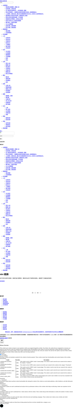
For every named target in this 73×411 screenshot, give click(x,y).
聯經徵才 (5, 327)
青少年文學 (8, 100)
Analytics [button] (2, 389)
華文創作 (8, 66)
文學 (4, 61)
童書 (4, 94)
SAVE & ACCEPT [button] (4, 403)
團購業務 (5, 313)
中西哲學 (8, 48)
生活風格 (8, 111)
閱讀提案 (5, 29)
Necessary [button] (2, 353)
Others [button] (1, 399)
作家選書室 (8, 32)
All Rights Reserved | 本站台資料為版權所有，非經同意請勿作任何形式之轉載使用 (43, 331)
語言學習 (8, 126)
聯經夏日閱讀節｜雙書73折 (12, 7)
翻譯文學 (8, 71)
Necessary (4, 354)
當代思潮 (8, 46)
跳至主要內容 (3, 1)
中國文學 (8, 70)
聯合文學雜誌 (9, 73)
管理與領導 (8, 87)
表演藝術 (8, 80)
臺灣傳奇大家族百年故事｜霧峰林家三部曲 (16, 15)
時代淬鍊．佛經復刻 (11, 27)
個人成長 (8, 109)
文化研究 (8, 51)
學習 (4, 121)
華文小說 (8, 63)
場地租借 (5, 317)
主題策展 (5, 5)
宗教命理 (8, 112)
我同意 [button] (10, 338)
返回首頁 (2, 281)
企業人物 (8, 85)
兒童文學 (8, 99)
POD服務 (5, 318)
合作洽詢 (5, 326)
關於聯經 (5, 299)
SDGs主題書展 (9, 24)
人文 (4, 36)
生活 (4, 106)
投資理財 (8, 92)
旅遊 (7, 114)
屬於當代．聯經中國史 (11, 22)
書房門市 (5, 316)
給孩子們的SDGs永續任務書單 (13, 20)
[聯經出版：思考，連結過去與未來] (7, 134)
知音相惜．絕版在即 (11, 8)
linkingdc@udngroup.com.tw (36, 289)
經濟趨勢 (8, 90)
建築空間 (8, 78)
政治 (7, 59)
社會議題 (8, 53)
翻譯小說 (8, 65)
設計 (7, 82)
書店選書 (8, 30)
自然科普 (8, 123)
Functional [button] (2, 378)
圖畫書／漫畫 (9, 95)
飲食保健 (8, 119)
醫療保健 (8, 117)
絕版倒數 (5, 128)
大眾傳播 (8, 56)
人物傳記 (8, 44)
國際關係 (8, 54)
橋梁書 (7, 97)
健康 (4, 116)
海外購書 (5, 314)
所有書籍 (5, 34)
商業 (4, 83)
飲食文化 (8, 42)
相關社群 (5, 329)
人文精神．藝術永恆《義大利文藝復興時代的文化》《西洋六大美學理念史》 (25, 13)
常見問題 (5, 324)
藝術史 (7, 77)
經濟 (7, 58)
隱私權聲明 (5, 301)
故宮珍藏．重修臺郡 (11, 25)
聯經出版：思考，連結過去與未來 (13, 331)
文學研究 (8, 68)
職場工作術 (8, 88)
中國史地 (8, 41)
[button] (1, 405)
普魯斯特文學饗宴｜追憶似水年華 (14, 19)
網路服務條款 (6, 303)
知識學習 (8, 102)
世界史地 (8, 39)
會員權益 (5, 311)
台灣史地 (8, 37)
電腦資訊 (8, 124)
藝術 (4, 75)
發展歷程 (5, 300)
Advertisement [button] (3, 394)
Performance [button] (3, 383)
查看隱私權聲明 (4, 338)
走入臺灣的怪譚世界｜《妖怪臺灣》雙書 (16, 10)
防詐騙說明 (5, 304)
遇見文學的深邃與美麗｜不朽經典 (14, 17)
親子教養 (8, 104)
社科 (4, 49)
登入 (1, 131)
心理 (7, 107)
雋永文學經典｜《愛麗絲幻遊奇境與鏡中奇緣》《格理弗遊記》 (21, 12)
